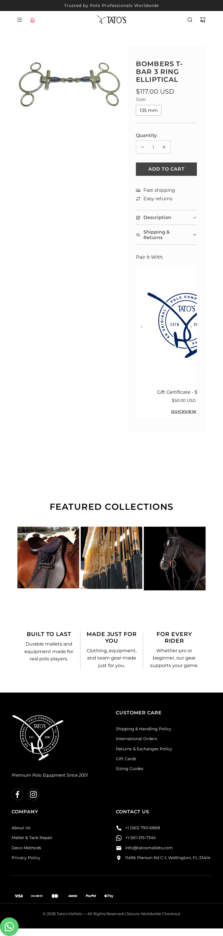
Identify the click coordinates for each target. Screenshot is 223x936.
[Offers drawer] (32, 19)
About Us (21, 827)
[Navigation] (19, 19)
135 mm (149, 110)
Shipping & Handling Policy (143, 728)
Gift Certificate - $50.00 (184, 392)
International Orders (136, 738)
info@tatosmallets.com (149, 847)
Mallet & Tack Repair (32, 837)
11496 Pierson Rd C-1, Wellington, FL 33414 (167, 857)
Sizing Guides (129, 768)
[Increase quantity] (164, 147)
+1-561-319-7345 (140, 837)
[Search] (190, 19)
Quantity (146, 135)
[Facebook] (17, 794)
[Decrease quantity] (142, 147)
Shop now (48, 578)
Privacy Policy (26, 857)
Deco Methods (26, 847)
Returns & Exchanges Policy (144, 748)
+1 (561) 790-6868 (142, 827)
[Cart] (202, 19)
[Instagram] (33, 794)
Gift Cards (126, 758)
